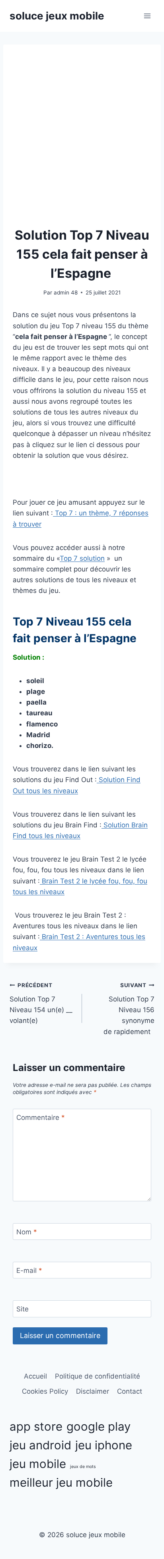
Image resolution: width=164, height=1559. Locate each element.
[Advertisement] (82, 140)
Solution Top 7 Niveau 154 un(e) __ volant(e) (41, 1003)
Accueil (35, 1376)
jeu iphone (103, 1445)
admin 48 (66, 292)
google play (98, 1426)
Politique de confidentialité (97, 1376)
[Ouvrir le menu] (147, 16)
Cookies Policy (45, 1391)
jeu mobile (38, 1464)
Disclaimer (92, 1391)
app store (36, 1426)
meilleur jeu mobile (61, 1482)
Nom (26, 1232)
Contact (129, 1391)
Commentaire (40, 1117)
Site (22, 1309)
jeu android (40, 1445)
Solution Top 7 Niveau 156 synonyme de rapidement (128, 1008)
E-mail (29, 1270)
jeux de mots (83, 1466)
